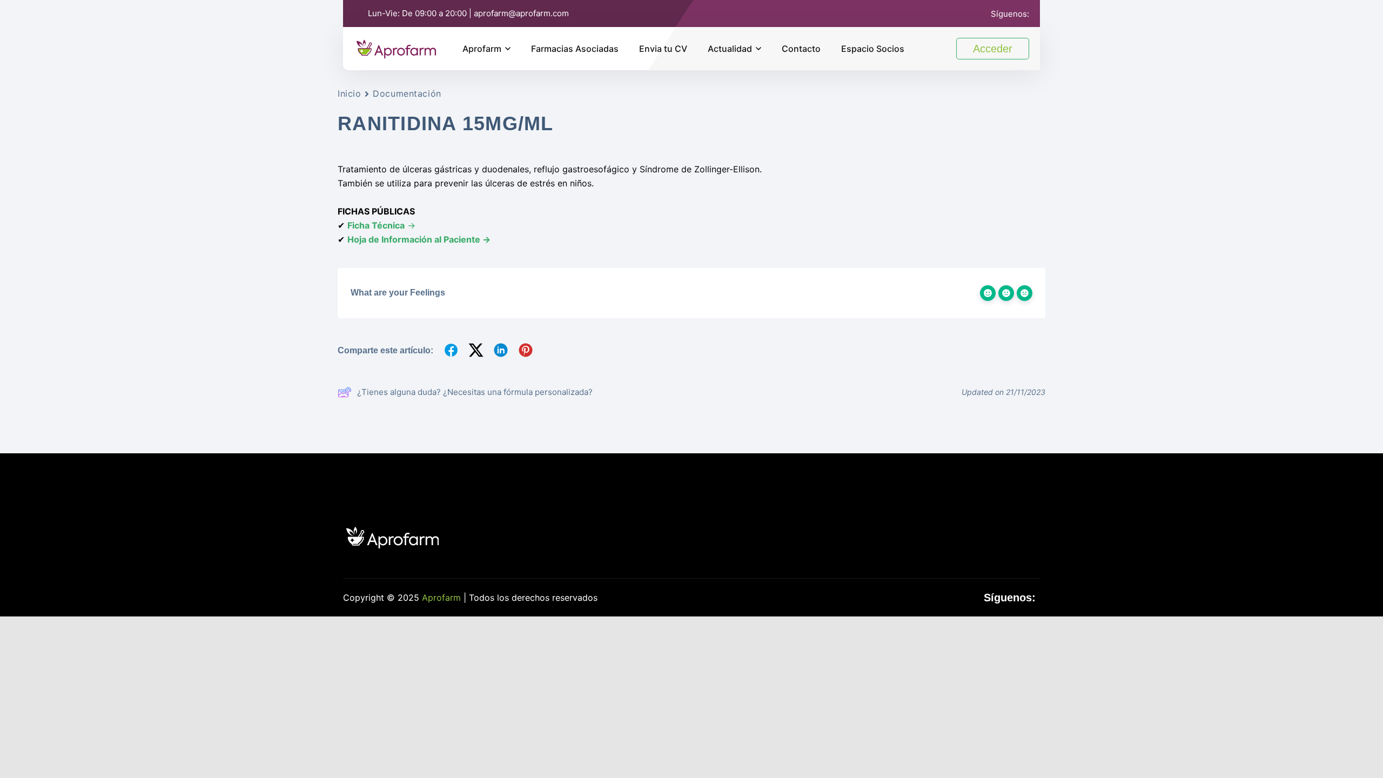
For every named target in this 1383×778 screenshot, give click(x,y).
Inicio (349, 93)
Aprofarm (481, 48)
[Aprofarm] (396, 47)
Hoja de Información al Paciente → (419, 239)
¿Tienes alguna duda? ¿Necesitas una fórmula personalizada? (475, 392)
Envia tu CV (663, 48)
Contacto (801, 48)
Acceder (992, 49)
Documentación (407, 93)
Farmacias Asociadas (575, 48)
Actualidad (730, 48)
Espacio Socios (872, 48)
